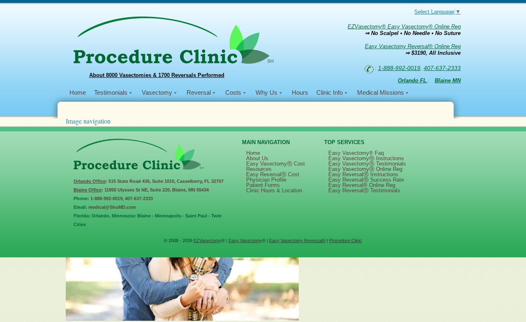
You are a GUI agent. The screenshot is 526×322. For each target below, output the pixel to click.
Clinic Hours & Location (274, 190)
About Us (257, 158)
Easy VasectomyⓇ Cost (275, 164)
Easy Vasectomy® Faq (356, 153)
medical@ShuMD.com (112, 207)
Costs (233, 92)
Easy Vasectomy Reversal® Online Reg (413, 46)
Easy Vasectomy (245, 240)
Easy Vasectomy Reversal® (297, 240)
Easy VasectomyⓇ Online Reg (365, 169)
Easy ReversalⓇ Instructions (363, 174)
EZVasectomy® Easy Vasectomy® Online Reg (404, 26)
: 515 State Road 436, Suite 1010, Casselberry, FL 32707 (149, 181)
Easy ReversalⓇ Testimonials (364, 190)
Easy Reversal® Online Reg (361, 185)
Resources (259, 169)
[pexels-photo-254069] (182, 319)
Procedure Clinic (345, 240)
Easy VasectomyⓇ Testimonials (367, 164)
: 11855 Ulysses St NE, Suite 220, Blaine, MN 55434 (141, 189)
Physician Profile (266, 180)
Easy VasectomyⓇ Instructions (366, 158)
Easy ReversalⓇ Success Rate (366, 180)
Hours (300, 92)
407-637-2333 (442, 68)
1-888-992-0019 (399, 68)
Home (77, 92)
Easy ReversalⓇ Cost (272, 174)
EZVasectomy (207, 240)
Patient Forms (263, 185)
